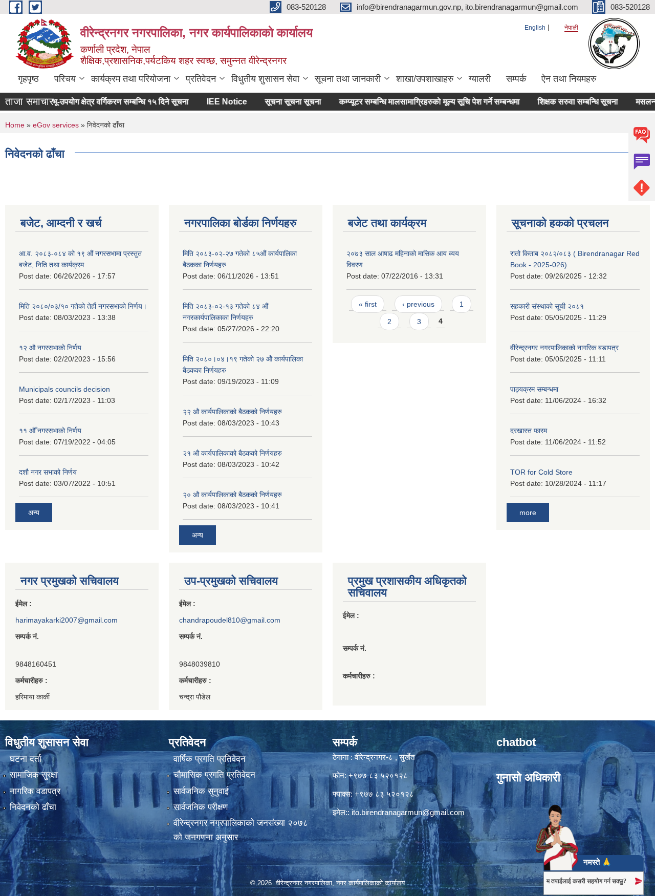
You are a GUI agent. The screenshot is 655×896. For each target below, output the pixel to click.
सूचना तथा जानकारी (348, 79)
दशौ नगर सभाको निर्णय (48, 472)
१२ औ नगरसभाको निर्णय (50, 348)
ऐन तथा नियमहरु (568, 79)
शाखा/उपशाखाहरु (424, 79)
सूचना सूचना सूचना (279, 101)
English (535, 27)
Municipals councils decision (64, 389)
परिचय (65, 79)
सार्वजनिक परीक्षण (200, 807)
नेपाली (571, 27)
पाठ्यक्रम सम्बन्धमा (534, 389)
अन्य (33, 512)
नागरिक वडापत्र (35, 791)
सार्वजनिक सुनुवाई (201, 791)
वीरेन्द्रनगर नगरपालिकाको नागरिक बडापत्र (564, 348)
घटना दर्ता (25, 759)
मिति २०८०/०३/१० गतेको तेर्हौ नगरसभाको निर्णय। (83, 306)
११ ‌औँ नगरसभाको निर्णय (50, 430)
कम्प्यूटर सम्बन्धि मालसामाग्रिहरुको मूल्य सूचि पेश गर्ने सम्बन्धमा (415, 101)
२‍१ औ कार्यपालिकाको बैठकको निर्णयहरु (232, 453)
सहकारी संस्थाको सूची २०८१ (547, 306)
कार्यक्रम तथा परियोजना (130, 79)
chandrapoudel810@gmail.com (229, 620)
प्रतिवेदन (201, 79)
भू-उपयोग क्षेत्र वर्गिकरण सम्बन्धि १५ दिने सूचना (106, 101)
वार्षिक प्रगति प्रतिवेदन (209, 759)
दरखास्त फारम (528, 430)
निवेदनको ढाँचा (33, 807)
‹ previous (418, 304)
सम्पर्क (516, 79)
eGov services (56, 125)
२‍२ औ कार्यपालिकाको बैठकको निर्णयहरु (232, 412)
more (527, 512)
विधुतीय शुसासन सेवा (265, 79)
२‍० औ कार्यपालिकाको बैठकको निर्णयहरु (232, 494)
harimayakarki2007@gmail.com (66, 620)
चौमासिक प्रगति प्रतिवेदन (214, 775)
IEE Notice (212, 101)
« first (368, 304)
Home (15, 125)
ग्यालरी (480, 79)
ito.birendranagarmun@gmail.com (408, 812)
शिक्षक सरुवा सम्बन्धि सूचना (563, 101)
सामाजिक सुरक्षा (34, 775)
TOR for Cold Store (541, 472)
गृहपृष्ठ (28, 79)
